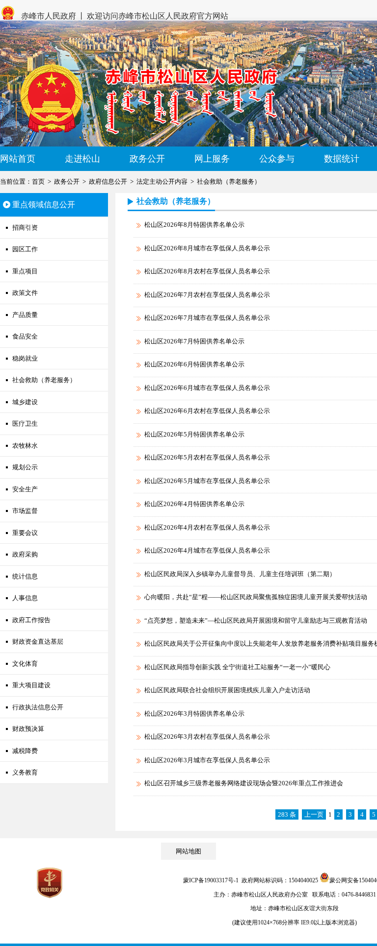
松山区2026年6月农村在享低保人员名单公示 (207, 410)
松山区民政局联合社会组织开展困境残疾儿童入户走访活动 (227, 690)
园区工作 (25, 249)
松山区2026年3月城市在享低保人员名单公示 (207, 760)
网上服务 (212, 159)
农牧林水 (25, 445)
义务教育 (25, 772)
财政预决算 (28, 728)
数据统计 (341, 159)
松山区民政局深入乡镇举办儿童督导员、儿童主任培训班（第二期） (240, 574)
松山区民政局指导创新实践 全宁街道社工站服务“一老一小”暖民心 (237, 667)
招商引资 (25, 227)
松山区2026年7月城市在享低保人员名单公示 (207, 317)
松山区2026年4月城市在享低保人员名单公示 (207, 550)
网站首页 (17, 159)
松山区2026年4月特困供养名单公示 (194, 504)
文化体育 (25, 663)
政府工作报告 (31, 620)
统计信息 (25, 576)
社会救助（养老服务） (229, 181)
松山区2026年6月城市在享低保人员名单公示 (207, 387)
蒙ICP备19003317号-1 (211, 880)
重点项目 (25, 271)
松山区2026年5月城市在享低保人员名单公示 (207, 481)
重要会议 (25, 532)
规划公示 (25, 467)
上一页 (313, 814)
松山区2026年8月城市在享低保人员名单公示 (207, 248)
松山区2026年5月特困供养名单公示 (194, 434)
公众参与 (277, 159)
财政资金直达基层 (37, 641)
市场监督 (25, 510)
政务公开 (147, 159)
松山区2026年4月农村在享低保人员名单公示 (207, 527)
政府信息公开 (108, 181)
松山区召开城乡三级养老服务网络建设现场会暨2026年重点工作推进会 (243, 783)
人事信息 (25, 598)
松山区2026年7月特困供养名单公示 (194, 341)
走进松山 (82, 159)
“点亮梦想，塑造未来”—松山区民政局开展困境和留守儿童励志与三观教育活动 (255, 620)
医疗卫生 (25, 423)
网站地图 (188, 851)
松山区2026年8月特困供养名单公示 (194, 224)
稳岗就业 (25, 358)
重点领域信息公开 (43, 204)
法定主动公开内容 (162, 181)
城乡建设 (25, 402)
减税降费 (25, 750)
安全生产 (25, 489)
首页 (38, 181)
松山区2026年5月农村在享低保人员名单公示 (207, 457)
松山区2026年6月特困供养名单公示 (194, 364)
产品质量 (25, 314)
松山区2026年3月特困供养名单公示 (194, 713)
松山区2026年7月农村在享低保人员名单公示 (207, 294)
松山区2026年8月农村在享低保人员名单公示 (207, 271)
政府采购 (25, 554)
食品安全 (25, 336)
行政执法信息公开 (37, 707)
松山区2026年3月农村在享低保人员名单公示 (207, 736)
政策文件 (25, 292)
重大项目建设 (31, 685)
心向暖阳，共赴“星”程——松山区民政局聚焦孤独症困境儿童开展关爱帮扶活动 (255, 597)
